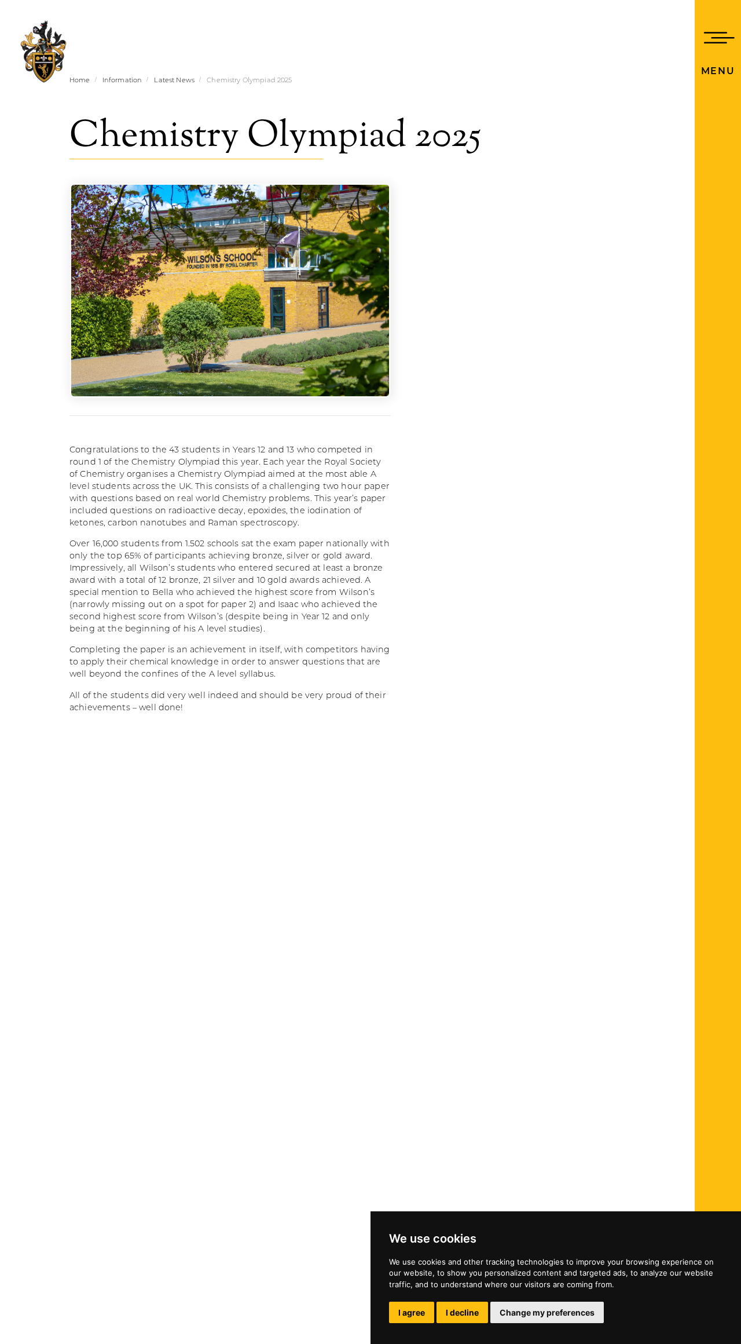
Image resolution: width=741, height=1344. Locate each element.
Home (79, 81)
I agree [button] (411, 1312)
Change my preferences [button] (547, 1312)
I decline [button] (462, 1312)
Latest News (174, 81)
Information (122, 81)
